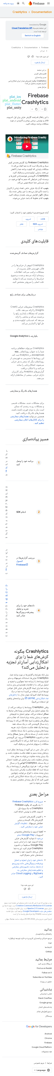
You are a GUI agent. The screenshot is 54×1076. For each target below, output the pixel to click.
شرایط (49, 1063)
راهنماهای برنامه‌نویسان (44, 934)
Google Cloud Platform (42, 1047)
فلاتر (21, 224)
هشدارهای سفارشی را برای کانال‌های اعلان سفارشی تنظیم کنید (27, 420)
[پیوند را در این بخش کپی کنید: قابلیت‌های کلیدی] (18, 241)
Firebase (44, 47)
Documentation (41, 12)
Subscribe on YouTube (42, 977)
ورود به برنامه (8, 3)
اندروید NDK (38, 224)
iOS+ (43, 219)
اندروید (28, 219)
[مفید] (33, 56)
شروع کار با (27, 801)
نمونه (50, 942)
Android (48, 1033)
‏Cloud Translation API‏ (22, 28)
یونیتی (40, 229)
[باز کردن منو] (48, 3)
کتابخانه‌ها (48, 947)
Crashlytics (20, 12)
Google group (45, 1002)
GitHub (49, 951)
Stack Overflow (45, 998)
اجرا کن (42, 51)
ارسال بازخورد (39, 62)
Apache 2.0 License (35, 908)
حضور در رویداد (46, 981)
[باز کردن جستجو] (23, 3)
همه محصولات (47, 1051)
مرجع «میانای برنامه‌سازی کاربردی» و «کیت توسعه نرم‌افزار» (30, 938)
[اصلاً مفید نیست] (28, 56)
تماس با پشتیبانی (46, 993)
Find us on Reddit (44, 968)
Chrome (48, 1038)
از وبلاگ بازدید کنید (45, 963)
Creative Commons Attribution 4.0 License (34, 905)
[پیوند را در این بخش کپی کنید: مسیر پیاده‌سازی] (19, 439)
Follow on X (47, 972)
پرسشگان (48, 1016)
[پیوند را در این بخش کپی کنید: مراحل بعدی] (26, 794)
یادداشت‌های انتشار (45, 1007)
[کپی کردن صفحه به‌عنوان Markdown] (36, 109)
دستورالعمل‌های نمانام (44, 1011)
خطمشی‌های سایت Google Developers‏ (37, 911)
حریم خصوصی (39, 1063)
